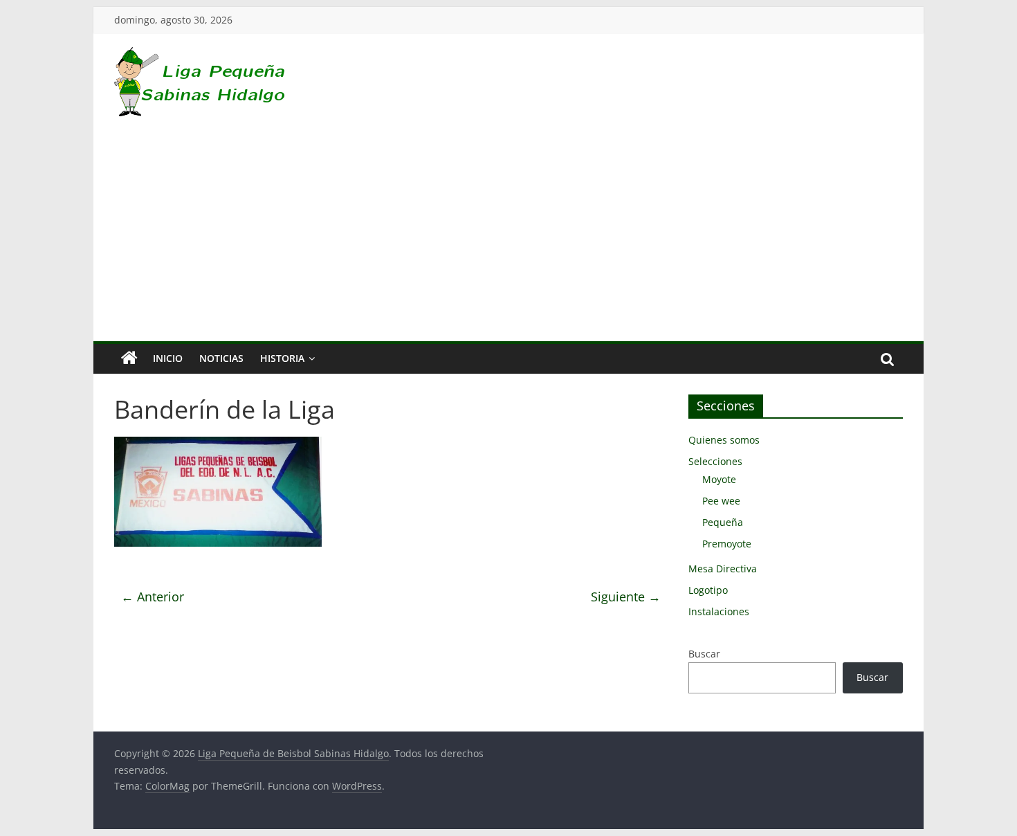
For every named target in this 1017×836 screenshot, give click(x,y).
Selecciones (715, 461)
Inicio (168, 358)
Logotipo (708, 590)
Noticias (221, 358)
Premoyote (726, 543)
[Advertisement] (508, 237)
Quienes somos (724, 439)
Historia (282, 358)
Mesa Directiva (722, 568)
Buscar (704, 653)
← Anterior (152, 596)
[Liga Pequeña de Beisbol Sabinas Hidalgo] (129, 358)
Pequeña (722, 522)
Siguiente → (626, 596)
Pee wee (721, 500)
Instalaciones (718, 611)
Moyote (719, 479)
